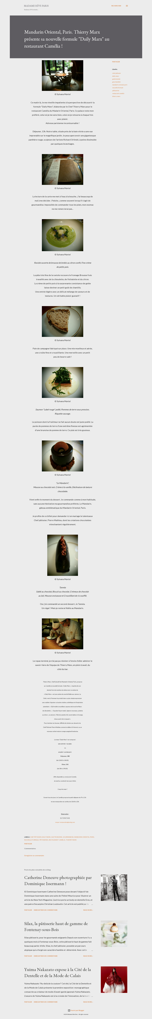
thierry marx (116, 96)
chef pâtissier (116, 73)
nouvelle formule (117, 88)
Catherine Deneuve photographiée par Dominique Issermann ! (58, 880)
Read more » (88, 910)
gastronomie (116, 79)
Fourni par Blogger (77, 1010)
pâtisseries (115, 90)
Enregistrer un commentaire (34, 855)
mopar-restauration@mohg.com (65, 822)
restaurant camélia (118, 93)
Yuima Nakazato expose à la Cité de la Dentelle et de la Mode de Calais (57, 972)
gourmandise (116, 82)
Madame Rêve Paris (36, 5)
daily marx (115, 76)
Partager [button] (116, 62)
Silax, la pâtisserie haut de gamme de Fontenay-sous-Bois (56, 926)
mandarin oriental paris (119, 85)
